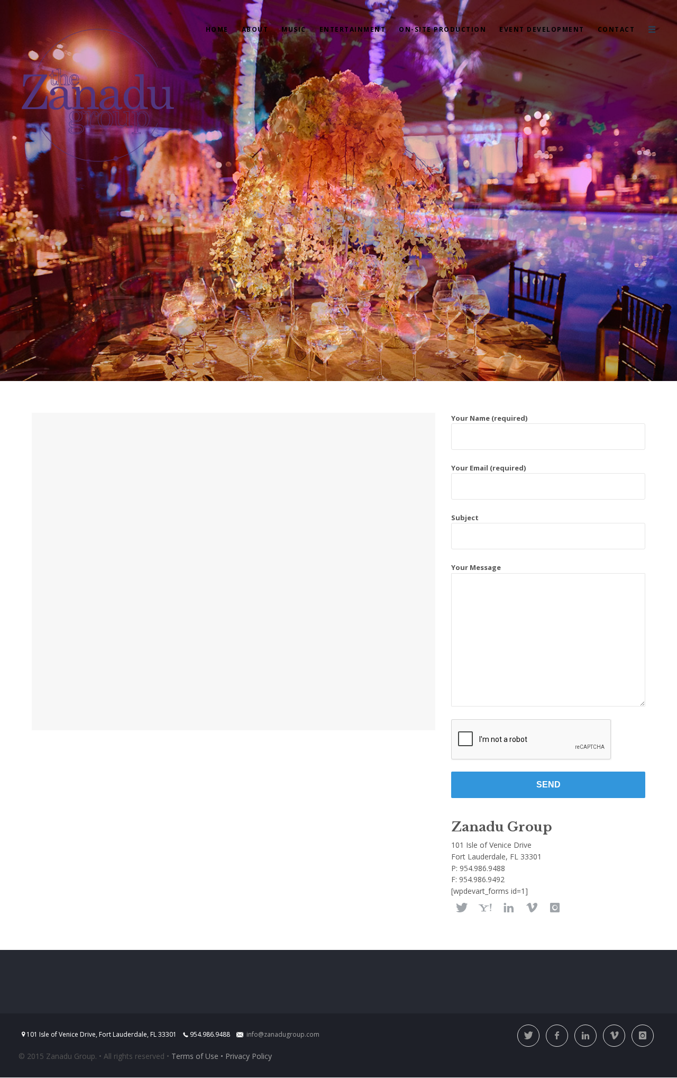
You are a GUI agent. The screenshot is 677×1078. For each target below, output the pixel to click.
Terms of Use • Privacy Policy (221, 1056)
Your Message (476, 567)
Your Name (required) (489, 418)
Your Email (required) (488, 468)
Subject (465, 517)
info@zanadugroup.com (282, 1034)
